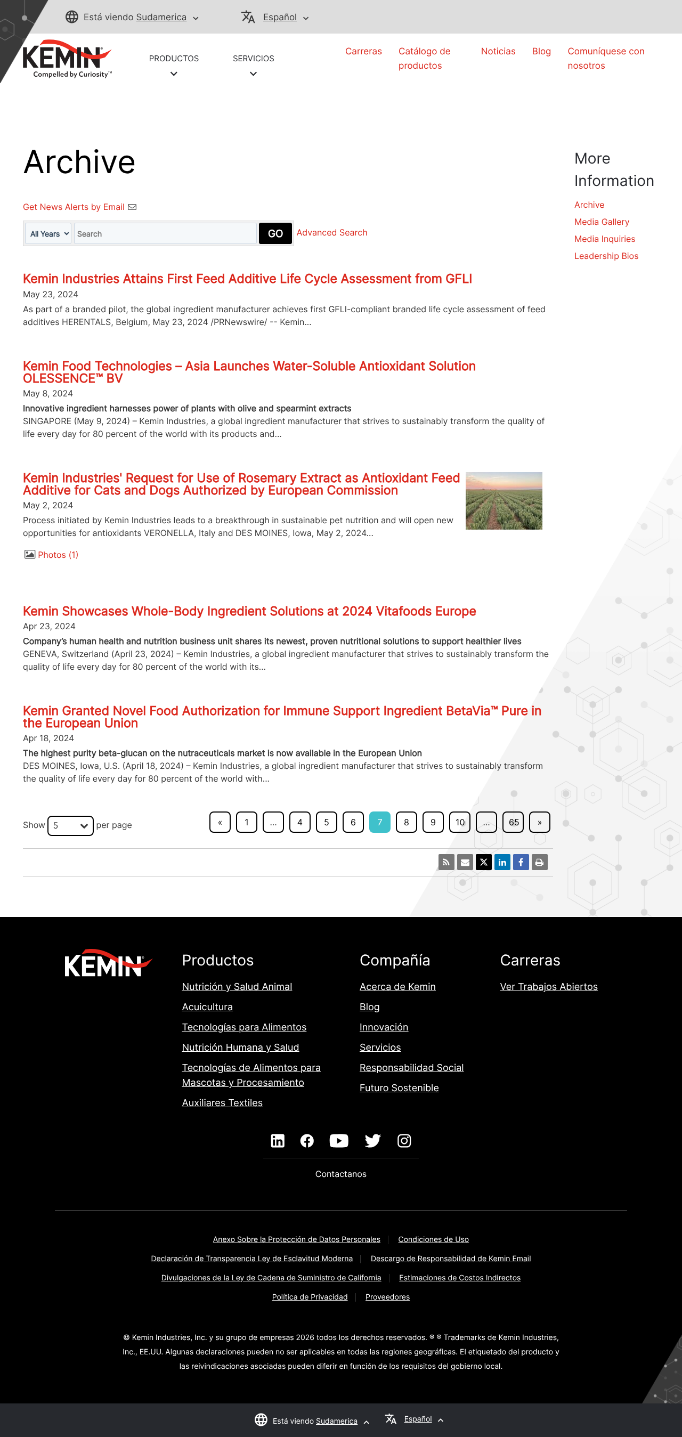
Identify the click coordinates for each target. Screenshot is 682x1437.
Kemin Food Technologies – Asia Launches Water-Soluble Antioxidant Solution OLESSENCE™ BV (249, 372)
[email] (465, 862)
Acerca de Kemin (398, 987)
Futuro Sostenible (399, 1088)
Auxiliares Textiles (222, 1103)
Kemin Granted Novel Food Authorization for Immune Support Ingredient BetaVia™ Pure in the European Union (282, 716)
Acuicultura (207, 1007)
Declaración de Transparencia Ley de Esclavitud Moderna (252, 1258)
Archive (589, 204)
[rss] (446, 862)
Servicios (380, 1047)
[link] (67, 58)
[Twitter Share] (484, 862)
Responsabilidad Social (412, 1068)
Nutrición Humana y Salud (240, 1047)
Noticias (498, 51)
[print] (540, 862)
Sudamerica (161, 17)
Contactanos (341, 1173)
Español (280, 17)
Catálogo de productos (425, 58)
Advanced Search (332, 233)
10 (460, 822)
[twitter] (372, 1141)
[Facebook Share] (521, 862)
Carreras (363, 51)
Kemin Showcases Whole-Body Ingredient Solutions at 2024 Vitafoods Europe (249, 611)
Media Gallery (602, 221)
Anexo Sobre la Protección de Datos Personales (296, 1239)
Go (275, 233)
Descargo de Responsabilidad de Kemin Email (451, 1258)
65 (514, 822)
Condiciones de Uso (434, 1239)
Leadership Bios (606, 255)
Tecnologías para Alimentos (244, 1027)
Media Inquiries (605, 238)
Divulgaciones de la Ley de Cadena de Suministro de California (271, 1277)
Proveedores (388, 1297)
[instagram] (404, 1141)
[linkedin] (278, 1141)
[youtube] (339, 1141)
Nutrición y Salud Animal (237, 987)
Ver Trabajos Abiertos (549, 987)
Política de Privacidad (310, 1297)
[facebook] (307, 1141)
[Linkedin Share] (502, 862)
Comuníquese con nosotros (605, 58)
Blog (541, 51)
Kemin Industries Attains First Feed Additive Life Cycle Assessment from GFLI (247, 278)
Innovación (384, 1027)
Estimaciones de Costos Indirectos (460, 1277)
